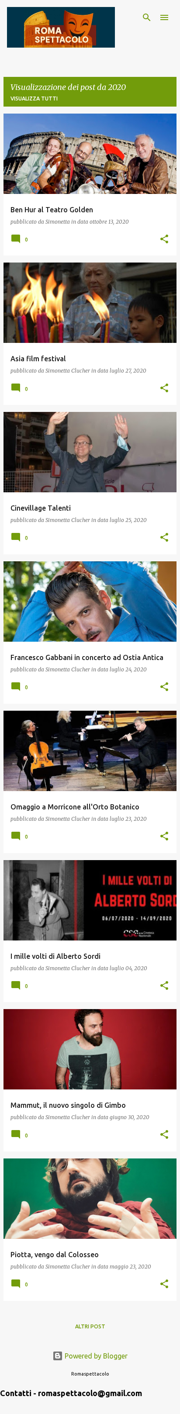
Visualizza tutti (34, 98)
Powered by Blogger (95, 1356)
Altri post (90, 1326)
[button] (164, 239)
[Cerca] (147, 17)
